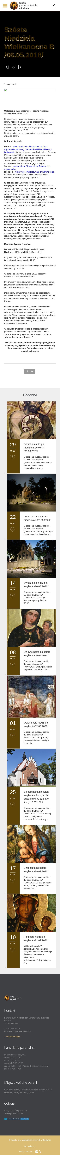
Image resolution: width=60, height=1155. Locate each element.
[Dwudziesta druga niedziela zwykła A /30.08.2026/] (31, 420)
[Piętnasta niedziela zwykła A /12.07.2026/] (31, 913)
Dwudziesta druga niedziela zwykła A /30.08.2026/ (34, 448)
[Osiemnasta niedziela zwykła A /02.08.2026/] (31, 697)
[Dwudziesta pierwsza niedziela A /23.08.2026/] (31, 493)
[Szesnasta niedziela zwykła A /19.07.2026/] (31, 844)
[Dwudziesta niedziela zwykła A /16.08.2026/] (31, 559)
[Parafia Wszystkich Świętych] (31, 5)
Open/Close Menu (5, 5)
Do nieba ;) (29, 1146)
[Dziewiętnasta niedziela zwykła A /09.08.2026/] (31, 628)
